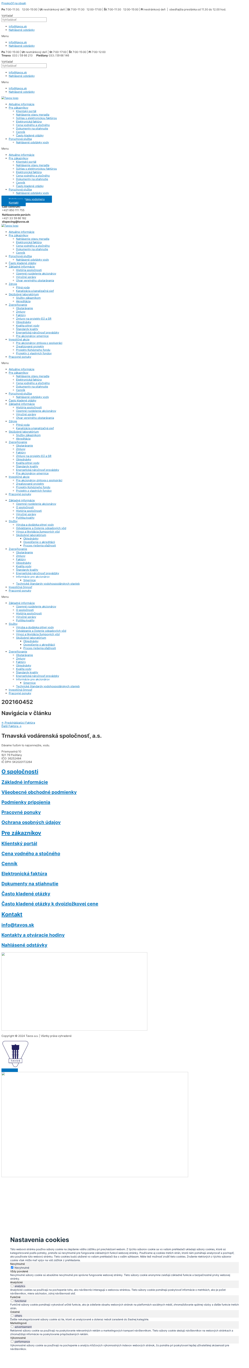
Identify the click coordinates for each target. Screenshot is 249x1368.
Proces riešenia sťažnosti (39, 545)
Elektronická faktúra (29, 121)
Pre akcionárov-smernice (32, 336)
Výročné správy (26, 277)
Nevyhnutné (22, 1267)
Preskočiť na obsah (13, 3)
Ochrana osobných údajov (31, 822)
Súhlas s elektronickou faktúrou (36, 118)
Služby (13, 521)
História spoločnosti (29, 270)
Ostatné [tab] (15, 1311)
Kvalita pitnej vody (27, 325)
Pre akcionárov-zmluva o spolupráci (39, 343)
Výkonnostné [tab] (18, 1337)
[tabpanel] (124, 1277)
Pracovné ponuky (20, 357)
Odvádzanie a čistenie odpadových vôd (41, 528)
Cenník (20, 132)
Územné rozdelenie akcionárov (36, 273)
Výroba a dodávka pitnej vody (35, 524)
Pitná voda (23, 287)
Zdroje (13, 284)
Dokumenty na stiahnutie (32, 128)
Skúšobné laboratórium (24, 294)
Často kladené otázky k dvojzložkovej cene (49, 903)
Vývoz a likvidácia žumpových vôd (38, 531)
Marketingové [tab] (18, 1323)
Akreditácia (23, 301)
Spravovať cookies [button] (115, 1196)
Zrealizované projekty (30, 346)
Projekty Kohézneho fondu (33, 350)
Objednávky (23, 322)
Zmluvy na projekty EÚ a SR (33, 318)
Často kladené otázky (30, 135)
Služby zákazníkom (28, 298)
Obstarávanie (24, 308)
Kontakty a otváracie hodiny (33, 935)
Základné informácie (22, 266)
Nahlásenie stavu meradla (32, 114)
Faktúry (21, 315)
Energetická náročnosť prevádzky (37, 332)
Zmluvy (20, 311)
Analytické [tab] (16, 1282)
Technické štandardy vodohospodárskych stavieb (48, 583)
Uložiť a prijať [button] (21, 1354)
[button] (124, 36)
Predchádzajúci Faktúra (18, 722)
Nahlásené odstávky (22, 30)
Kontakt (11, 914)
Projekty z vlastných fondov (34, 353)
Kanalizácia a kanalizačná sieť (35, 291)
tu (64, 1187)
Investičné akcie (19, 339)
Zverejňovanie (18, 304)
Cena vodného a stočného (33, 125)
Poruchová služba (20, 139)
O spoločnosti (25, 507)
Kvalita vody (23, 566)
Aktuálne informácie (21, 104)
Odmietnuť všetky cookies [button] (80, 1196)
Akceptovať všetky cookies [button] (40, 1196)
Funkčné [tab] (15, 1297)
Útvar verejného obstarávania (35, 280)
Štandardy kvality (27, 329)
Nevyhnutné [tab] (17, 1263)
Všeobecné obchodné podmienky (39, 792)
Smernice (29, 580)
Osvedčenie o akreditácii (39, 542)
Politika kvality (25, 517)
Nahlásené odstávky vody (32, 142)
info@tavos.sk (18, 26)
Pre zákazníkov (18, 107)
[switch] (12, 1286)
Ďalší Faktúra (11, 726)
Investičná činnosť (20, 587)
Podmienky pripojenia (25, 802)
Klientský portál (26, 111)
